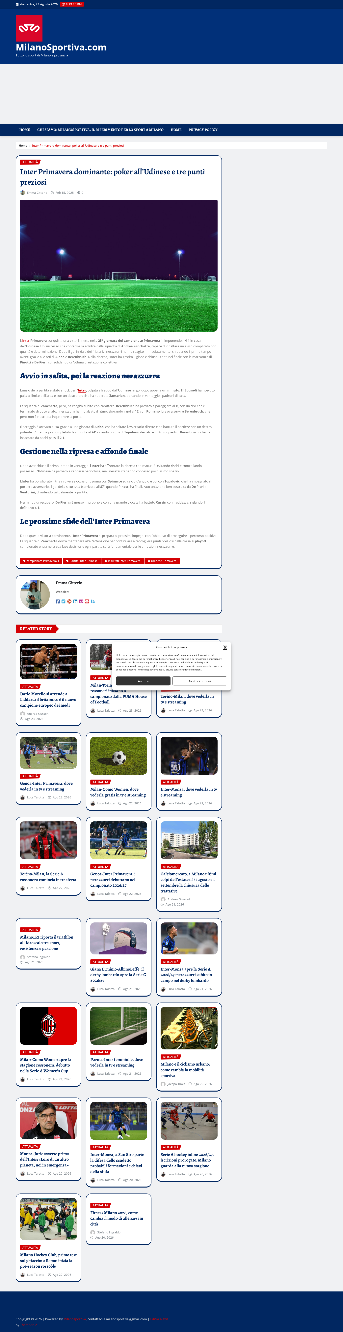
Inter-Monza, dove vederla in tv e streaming (189, 792)
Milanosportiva (75, 1319)
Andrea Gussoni (38, 714)
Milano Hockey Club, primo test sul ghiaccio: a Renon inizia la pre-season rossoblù (48, 1260)
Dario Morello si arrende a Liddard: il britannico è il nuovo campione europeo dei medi (48, 699)
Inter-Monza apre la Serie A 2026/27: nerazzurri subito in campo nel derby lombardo (186, 974)
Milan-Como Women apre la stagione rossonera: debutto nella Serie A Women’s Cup (45, 1065)
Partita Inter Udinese (83, 561)
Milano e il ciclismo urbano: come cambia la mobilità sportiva (185, 1069)
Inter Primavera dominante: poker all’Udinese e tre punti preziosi (78, 145)
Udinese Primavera (163, 561)
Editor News (159, 1319)
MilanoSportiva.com (61, 47)
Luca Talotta (106, 710)
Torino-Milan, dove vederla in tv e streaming (187, 699)
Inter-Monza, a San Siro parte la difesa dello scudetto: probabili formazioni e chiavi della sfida (117, 1163)
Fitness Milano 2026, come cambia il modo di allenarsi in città (116, 1218)
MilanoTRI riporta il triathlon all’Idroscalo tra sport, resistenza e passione (46, 942)
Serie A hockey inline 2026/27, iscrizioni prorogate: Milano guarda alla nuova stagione (187, 1160)
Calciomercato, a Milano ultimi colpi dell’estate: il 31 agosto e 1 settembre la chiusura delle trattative (188, 882)
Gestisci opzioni (200, 681)
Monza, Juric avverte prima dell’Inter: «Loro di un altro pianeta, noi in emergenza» (44, 1159)
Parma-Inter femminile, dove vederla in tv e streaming (116, 1062)
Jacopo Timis (176, 1084)
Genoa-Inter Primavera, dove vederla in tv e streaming (46, 786)
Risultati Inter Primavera (124, 561)
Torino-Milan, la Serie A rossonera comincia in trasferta (48, 877)
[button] (225, 647)
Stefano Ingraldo (38, 957)
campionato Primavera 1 (43, 561)
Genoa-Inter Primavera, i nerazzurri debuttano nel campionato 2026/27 (113, 879)
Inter (26, 340)
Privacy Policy (203, 129)
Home (24, 129)
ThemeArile (28, 1325)
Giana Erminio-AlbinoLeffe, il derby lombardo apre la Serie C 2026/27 (118, 974)
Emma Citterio (37, 193)
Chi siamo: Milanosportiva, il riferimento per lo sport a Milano (100, 129)
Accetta (143, 681)
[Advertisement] (171, 94)
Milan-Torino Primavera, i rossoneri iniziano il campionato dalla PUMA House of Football (118, 693)
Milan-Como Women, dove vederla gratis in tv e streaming (118, 792)
